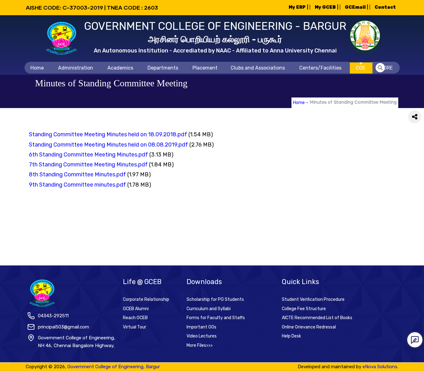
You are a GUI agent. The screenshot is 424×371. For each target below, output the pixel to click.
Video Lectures (202, 336)
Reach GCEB (135, 317)
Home (37, 68)
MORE (386, 68)
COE (360, 68)
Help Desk (291, 336)
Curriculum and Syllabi (209, 308)
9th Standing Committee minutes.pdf (77, 184)
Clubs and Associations (258, 68)
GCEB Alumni (136, 308)
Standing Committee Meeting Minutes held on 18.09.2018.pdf (108, 134)
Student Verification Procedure (313, 299)
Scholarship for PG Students (215, 299)
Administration (75, 68)
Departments (162, 68)
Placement (205, 68)
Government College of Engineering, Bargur (113, 366)
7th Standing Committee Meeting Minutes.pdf (88, 164)
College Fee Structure (304, 308)
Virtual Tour (134, 327)
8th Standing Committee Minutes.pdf (77, 174)
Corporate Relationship (146, 299)
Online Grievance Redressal (309, 327)
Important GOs (201, 327)
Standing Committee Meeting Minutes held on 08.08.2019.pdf (108, 144)
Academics (120, 68)
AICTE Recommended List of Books (317, 317)
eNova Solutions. (380, 366)
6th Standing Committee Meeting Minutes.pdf (88, 154)
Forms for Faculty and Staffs (216, 317)
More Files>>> (200, 345)
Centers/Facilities (320, 68)
